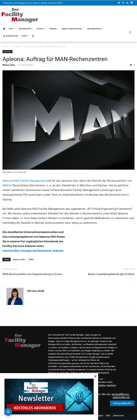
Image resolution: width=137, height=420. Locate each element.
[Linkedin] (127, 3)
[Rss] (123, 3)
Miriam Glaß (8, 65)
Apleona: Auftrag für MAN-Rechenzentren (55, 59)
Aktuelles (16, 46)
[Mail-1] (119, 3)
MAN (5, 185)
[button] (130, 32)
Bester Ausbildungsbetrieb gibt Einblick (111, 274)
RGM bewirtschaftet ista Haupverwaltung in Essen (32, 274)
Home (5, 46)
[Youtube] (132, 3)
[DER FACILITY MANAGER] (20, 15)
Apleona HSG (19, 259)
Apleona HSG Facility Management (24, 180)
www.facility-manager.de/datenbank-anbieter (33, 250)
